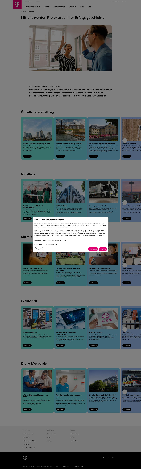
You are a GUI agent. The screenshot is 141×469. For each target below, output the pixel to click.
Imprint (45, 244)
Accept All (103, 249)
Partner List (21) (52, 244)
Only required (93, 249)
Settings (40, 249)
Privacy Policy (38, 244)
